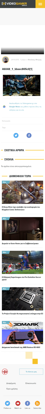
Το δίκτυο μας (31, 371)
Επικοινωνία (31, 383)
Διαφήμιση (11, 383)
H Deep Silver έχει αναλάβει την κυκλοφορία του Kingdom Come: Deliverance (21, 208)
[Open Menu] (40, 4)
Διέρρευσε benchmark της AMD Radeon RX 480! (21, 347)
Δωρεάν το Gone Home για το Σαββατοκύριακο (20, 243)
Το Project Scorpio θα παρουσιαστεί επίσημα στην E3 (22, 313)
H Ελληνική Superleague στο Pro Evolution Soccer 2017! (21, 278)
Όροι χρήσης (12, 388)
